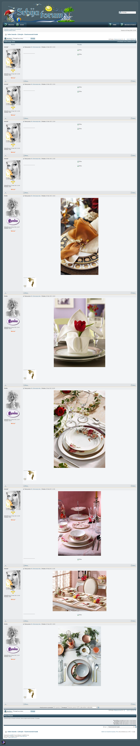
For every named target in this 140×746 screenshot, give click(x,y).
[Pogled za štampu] (135, 708)
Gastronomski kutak (31, 34)
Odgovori (6, 38)
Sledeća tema (131, 41)
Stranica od (118, 39)
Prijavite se (18, 22)
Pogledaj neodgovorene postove (12, 29)
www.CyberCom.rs (12, 737)
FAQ (109, 22)
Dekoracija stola (9, 41)
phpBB (11, 735)
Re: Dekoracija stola (35, 47)
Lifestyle (20, 34)
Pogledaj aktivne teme (10, 30)
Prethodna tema (122, 41)
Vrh (5, 80)
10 (135, 39)
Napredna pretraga (125, 22)
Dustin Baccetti (23, 736)
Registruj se (7, 22)
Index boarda (12, 34)
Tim (117, 731)
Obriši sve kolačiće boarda (108, 731)
